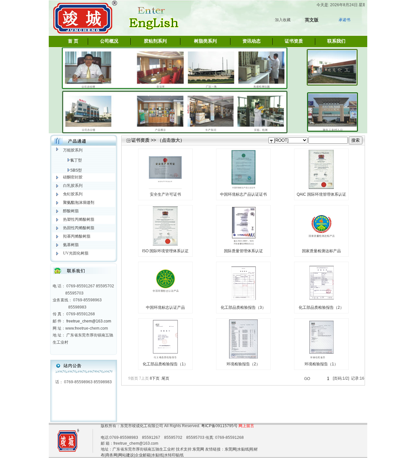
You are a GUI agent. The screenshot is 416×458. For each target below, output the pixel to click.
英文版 (311, 19)
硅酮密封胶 (73, 177)
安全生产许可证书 (165, 194)
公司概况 (109, 41)
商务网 (111, 455)
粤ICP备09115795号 (220, 426)
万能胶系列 (73, 150)
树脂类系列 (205, 41)
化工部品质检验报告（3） (243, 307)
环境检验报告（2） (243, 364)
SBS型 (76, 170)
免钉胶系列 (73, 194)
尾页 (165, 378)
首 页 (73, 41)
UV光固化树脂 (75, 253)
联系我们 (336, 41)
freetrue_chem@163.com (88, 321)
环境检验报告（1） (321, 364)
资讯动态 (251, 41)
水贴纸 (243, 449)
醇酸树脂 (71, 211)
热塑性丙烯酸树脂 (78, 219)
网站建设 (126, 455)
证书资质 (294, 41)
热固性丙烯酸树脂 (78, 228)
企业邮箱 (142, 455)
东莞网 (198, 449)
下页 (155, 378)
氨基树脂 (71, 244)
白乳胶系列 (73, 185)
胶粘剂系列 (155, 41)
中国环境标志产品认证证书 (243, 194)
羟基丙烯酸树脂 (76, 236)
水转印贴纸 (174, 455)
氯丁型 (76, 160)
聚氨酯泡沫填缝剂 (78, 202)
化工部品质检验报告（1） (165, 364)
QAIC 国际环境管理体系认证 (321, 194)
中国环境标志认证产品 (165, 307)
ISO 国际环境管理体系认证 (165, 251)
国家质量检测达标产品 (321, 251)
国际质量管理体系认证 (243, 251)
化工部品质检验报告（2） (321, 307)
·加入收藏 (282, 20)
